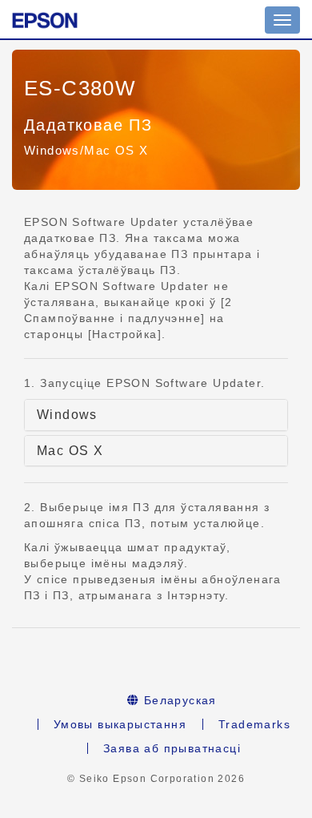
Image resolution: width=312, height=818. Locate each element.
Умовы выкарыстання (120, 724)
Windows (67, 414)
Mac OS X (70, 450)
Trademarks (254, 724)
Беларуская (178, 700)
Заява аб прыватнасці (172, 748)
